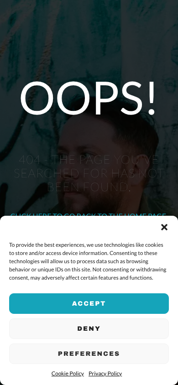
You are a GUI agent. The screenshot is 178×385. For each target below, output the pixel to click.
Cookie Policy (68, 373)
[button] (164, 227)
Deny (89, 328)
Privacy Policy (105, 373)
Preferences (89, 353)
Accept (89, 303)
